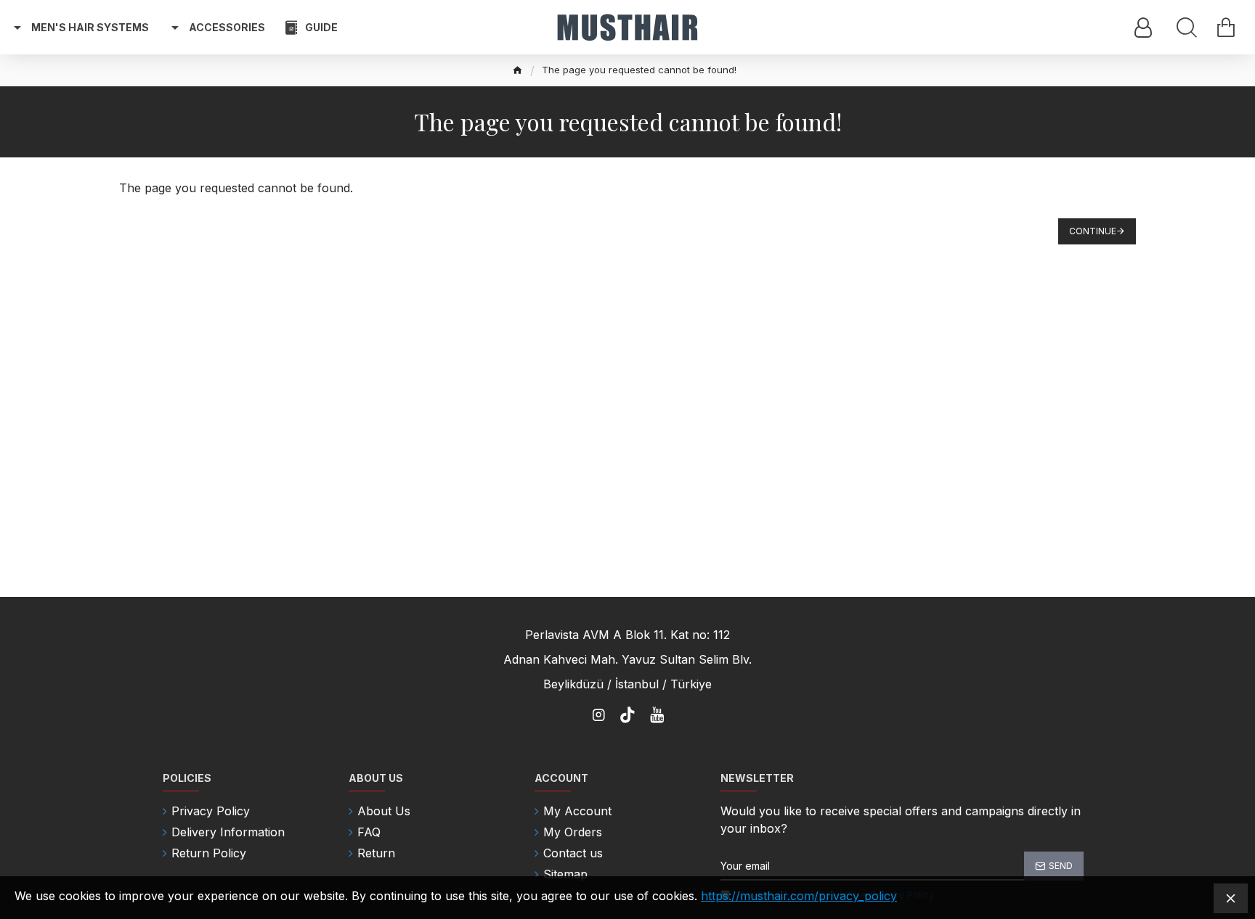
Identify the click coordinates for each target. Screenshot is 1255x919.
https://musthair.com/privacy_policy (799, 896)
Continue (1092, 231)
